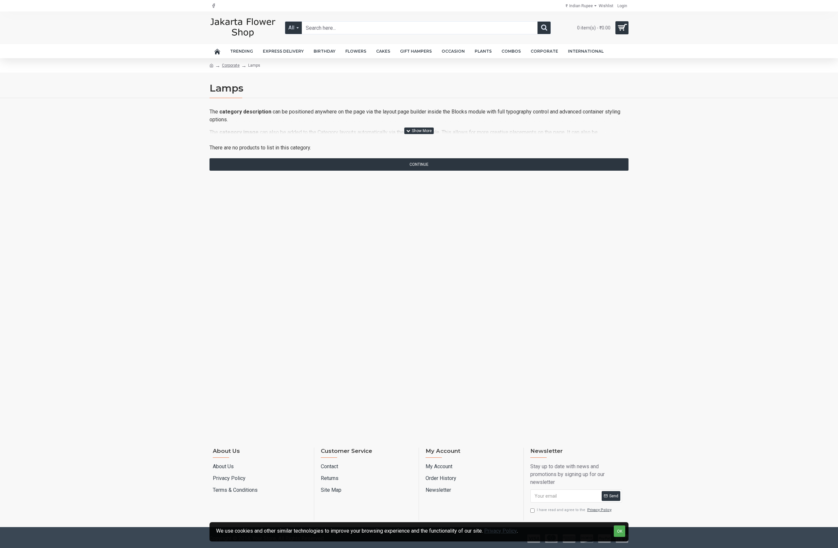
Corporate (231, 65)
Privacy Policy (500, 531)
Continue (419, 164)
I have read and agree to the (574, 510)
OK (619, 531)
